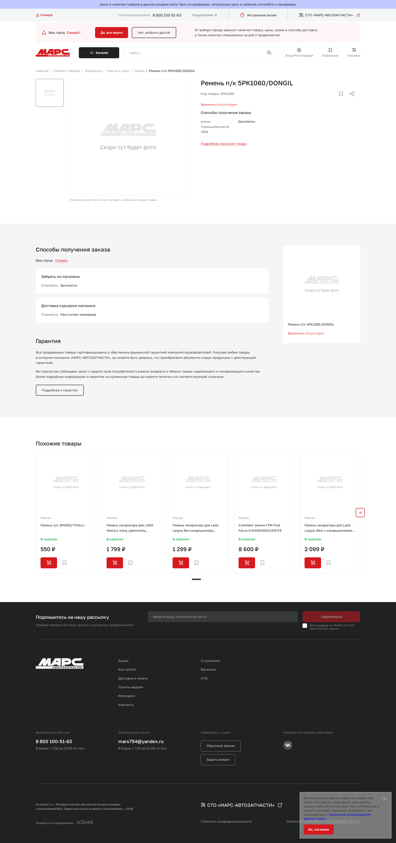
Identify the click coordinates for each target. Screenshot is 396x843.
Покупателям (202, 15)
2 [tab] (203, 579)
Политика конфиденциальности (226, 821)
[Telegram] (328, 99)
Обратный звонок (220, 746)
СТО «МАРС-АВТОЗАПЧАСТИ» (329, 15)
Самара (61, 260)
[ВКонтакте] (335, 99)
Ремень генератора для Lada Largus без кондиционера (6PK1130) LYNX (195, 528)
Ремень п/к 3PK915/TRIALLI (62, 525)
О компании (210, 661)
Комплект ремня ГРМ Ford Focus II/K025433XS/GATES (260, 527)
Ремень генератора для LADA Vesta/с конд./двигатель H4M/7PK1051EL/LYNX (130, 528)
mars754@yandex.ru (141, 741)
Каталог (102, 53)
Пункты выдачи (130, 687)
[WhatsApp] (350, 99)
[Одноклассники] (343, 99)
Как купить (127, 669)
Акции (123, 661)
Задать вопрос (218, 759)
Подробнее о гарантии (60, 390)
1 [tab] (196, 579)
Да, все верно (112, 32)
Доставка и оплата (133, 678)
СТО (204, 678)
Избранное (330, 55)
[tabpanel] (66, 512)
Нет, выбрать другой (154, 32)
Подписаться (331, 617)
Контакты (126, 705)
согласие (322, 625)
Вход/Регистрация (299, 55)
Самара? (73, 32)
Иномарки (126, 696)
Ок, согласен (318, 829)
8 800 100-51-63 (167, 15)
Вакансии (208, 669)
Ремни (46, 518)
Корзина (354, 55)
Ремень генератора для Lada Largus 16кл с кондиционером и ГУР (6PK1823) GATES (330, 528)
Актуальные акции (262, 15)
